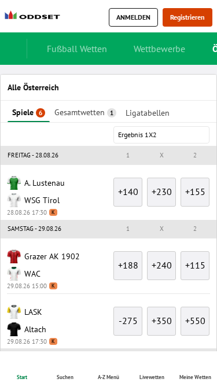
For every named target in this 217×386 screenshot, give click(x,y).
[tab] (39, 77)
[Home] (35, 18)
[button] (108, 181)
